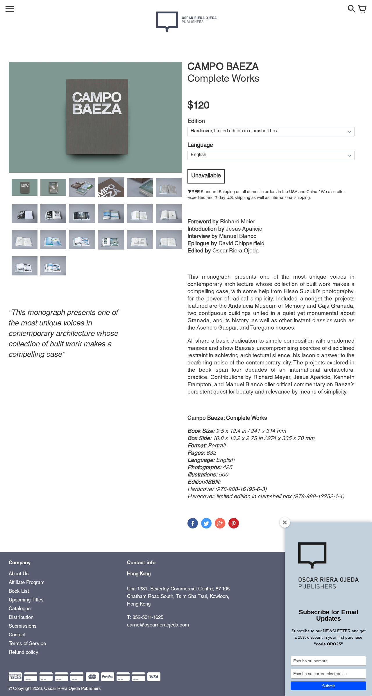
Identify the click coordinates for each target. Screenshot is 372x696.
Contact (17, 635)
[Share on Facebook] (192, 523)
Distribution (21, 617)
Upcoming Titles (26, 600)
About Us (19, 574)
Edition (196, 122)
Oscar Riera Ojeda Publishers (72, 689)
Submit (328, 685)
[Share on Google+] (220, 523)
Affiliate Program (26, 583)
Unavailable (206, 176)
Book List (19, 591)
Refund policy (23, 652)
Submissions (23, 626)
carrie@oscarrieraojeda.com (158, 625)
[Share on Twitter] (206, 523)
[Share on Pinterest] (233, 523)
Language (200, 146)
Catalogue (20, 609)
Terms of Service (27, 644)
